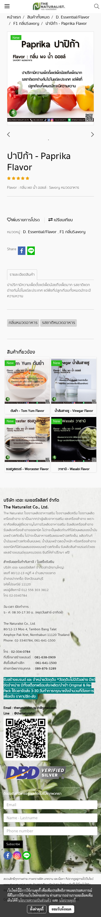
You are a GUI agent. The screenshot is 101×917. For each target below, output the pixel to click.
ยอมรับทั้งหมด (61, 909)
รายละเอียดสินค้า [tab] (22, 274)
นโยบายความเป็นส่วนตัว (34, 900)
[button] (95, 6)
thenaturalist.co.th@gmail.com (35, 708)
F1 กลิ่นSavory (72, 232)
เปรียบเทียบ (63, 220)
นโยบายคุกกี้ (67, 900)
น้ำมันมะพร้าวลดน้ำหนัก (57, 541)
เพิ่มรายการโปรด (25, 220)
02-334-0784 (20, 651)
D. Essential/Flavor (40, 232)
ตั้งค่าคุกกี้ (36, 909)
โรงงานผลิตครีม (67, 513)
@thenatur (21, 713)
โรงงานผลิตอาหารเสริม (39, 513)
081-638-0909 (45, 657)
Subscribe (13, 844)
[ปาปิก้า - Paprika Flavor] (50, 78)
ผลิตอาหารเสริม (53, 519)
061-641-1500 (46, 663)
